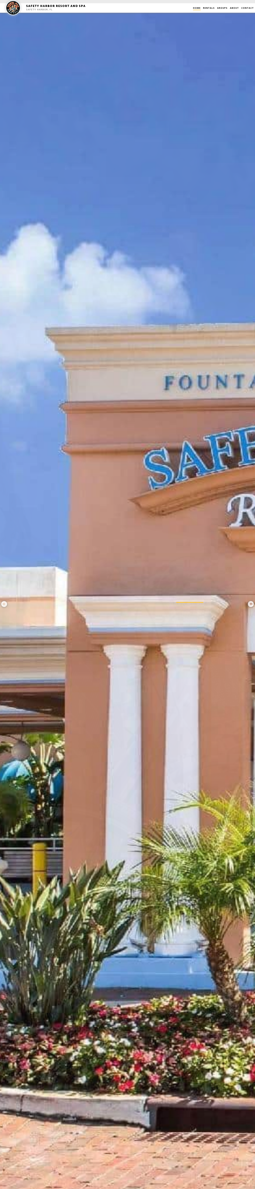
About (234, 8)
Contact (247, 8)
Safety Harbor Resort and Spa (56, 6)
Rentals (209, 8)
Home (197, 8)
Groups (222, 8)
